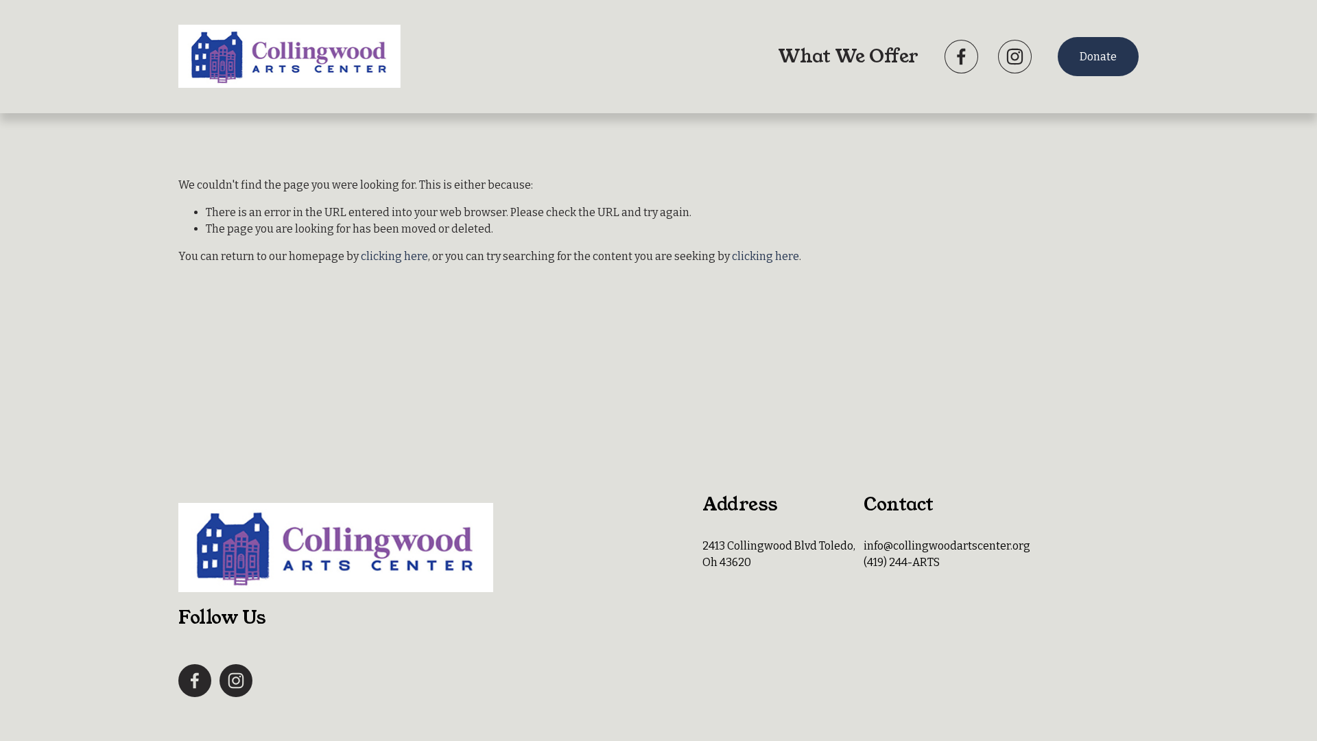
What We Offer (848, 56)
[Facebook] (961, 56)
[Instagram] (1015, 56)
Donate (1098, 56)
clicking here (394, 256)
